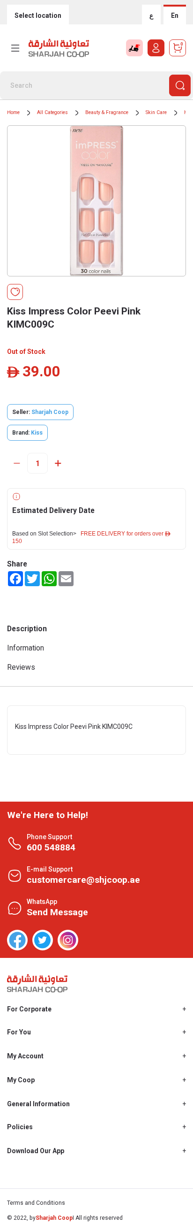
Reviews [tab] (21, 667)
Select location (38, 15)
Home (13, 112)
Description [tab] (27, 628)
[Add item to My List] (15, 292)
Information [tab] (25, 647)
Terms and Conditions (36, 1203)
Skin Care (156, 112)
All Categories (52, 112)
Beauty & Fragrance (106, 112)
